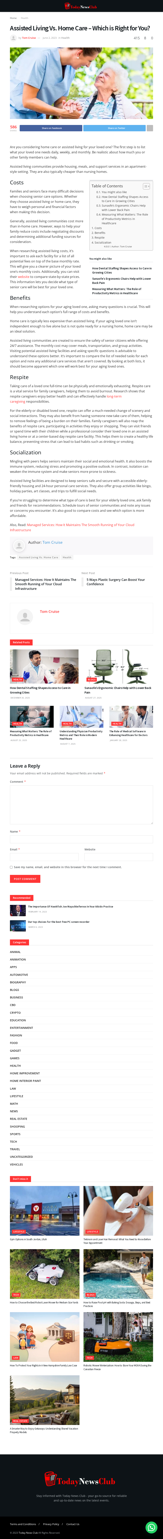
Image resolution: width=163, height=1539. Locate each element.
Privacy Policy (51, 1524)
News (14, 1111)
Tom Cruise (29, 38)
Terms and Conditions (23, 1524)
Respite (100, 237)
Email (15, 849)
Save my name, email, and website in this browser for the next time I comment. (68, 867)
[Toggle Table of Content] (144, 186)
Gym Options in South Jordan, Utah (28, 1239)
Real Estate (18, 1119)
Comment (18, 782)
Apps (13, 967)
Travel (15, 1149)
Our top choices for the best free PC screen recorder (58, 922)
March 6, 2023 (35, 927)
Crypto (15, 1013)
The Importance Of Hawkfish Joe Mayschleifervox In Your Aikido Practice (70, 906)
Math (14, 1104)
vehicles (16, 1164)
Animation (18, 959)
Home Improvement (25, 1073)
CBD (13, 1005)
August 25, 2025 (18, 740)
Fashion (16, 1035)
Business (16, 997)
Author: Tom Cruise (122, 246)
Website (89, 849)
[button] (151, 1527)
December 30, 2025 (20, 697)
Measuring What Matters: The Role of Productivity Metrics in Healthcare (125, 219)
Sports (15, 1134)
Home (13, 18)
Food (14, 1043)
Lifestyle (16, 1096)
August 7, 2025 (68, 743)
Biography (18, 982)
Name (15, 831)
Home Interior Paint (25, 1081)
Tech (13, 1141)
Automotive (19, 975)
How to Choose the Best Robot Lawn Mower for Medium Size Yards (44, 1302)
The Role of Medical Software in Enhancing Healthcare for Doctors (128, 733)
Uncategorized (21, 1157)
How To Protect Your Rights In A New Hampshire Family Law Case (43, 1365)
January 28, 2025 (118, 740)
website (23, 277)
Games (14, 1058)
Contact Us (72, 1524)
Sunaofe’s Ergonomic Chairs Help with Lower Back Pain (124, 208)
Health (24, 18)
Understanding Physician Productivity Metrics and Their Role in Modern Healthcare (81, 735)
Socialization (103, 242)
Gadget (15, 1050)
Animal (15, 952)
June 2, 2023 (50, 38)
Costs (98, 228)
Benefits (100, 233)
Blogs (91, 679)
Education (18, 1020)
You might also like (114, 192)
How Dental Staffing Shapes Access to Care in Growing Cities (125, 199)
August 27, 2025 (93, 697)
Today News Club (28, 1532)
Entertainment (21, 1028)
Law (13, 1088)
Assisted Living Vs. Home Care (38, 557)
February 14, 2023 (37, 911)
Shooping (17, 1126)
